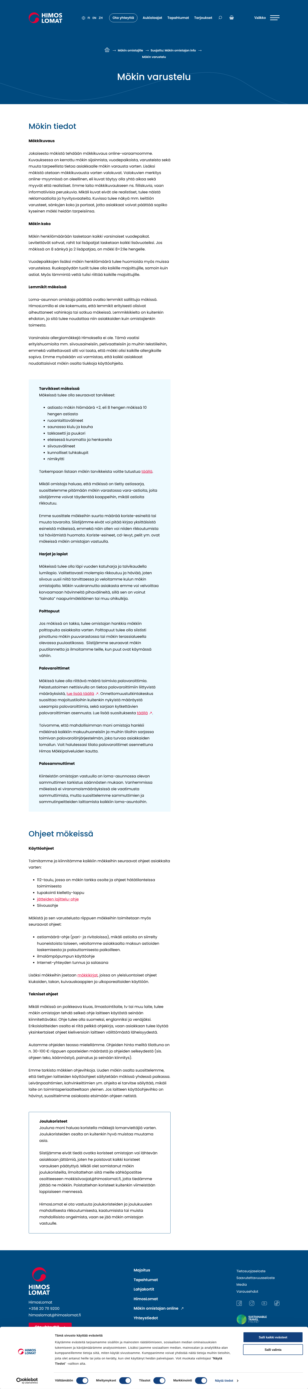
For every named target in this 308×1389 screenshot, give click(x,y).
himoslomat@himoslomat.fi (55, 1315)
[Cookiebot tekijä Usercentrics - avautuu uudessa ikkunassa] (27, 1381)
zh (101, 18)
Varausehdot (247, 1291)
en (94, 18)
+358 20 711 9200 (44, 1308)
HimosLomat (146, 1299)
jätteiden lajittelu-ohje (58, 899)
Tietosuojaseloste (251, 1271)
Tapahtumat (146, 1280)
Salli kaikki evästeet (273, 1337)
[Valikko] (267, 18)
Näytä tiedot (224, 1380)
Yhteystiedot (146, 1318)
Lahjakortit (144, 1289)
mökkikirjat (88, 975)
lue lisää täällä (80, 693)
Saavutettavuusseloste (256, 1277)
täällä (146, 471)
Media (242, 1284)
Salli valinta (273, 1349)
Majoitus (142, 1270)
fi (89, 18)
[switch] (125, 1380)
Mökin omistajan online (156, 1308)
